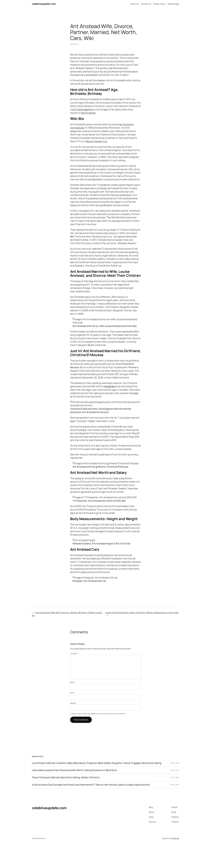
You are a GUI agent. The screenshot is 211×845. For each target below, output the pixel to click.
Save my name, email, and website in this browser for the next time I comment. (99, 714)
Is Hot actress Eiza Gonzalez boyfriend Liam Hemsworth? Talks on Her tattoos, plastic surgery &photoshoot (91, 784)
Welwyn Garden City (96, 141)
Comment (74, 653)
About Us (134, 4)
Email (72, 693)
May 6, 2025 (175, 763)
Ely (73, 109)
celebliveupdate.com (44, 3)
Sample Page (173, 4)
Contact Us (146, 4)
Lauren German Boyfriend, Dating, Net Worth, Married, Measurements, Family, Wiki (141, 612)
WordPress (175, 838)
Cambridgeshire (85, 109)
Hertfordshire (88, 113)
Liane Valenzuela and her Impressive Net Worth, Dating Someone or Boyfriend (74, 770)
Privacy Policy (159, 4)
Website (73, 703)
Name (72, 682)
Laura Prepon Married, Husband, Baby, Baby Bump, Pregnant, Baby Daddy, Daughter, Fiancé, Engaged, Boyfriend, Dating (96, 763)
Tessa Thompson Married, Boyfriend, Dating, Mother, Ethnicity (66, 777)
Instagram (109, 386)
